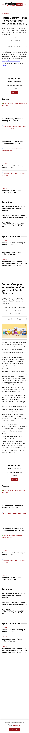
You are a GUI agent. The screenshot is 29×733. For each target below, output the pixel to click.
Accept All (14, 729)
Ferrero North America (18, 307)
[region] (14, 726)
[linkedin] (12, 46)
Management (5, 13)
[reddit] (17, 46)
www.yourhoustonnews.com (11, 61)
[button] (3, 4)
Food (3, 280)
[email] (20, 46)
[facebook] (9, 46)
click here (5, 65)
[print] (26, 46)
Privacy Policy (16, 725)
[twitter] (14, 46)
